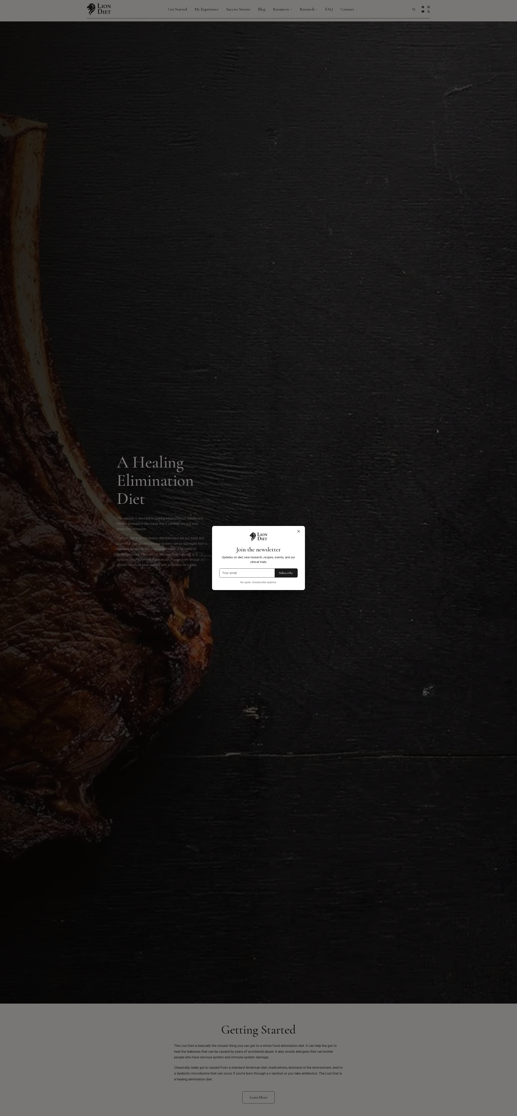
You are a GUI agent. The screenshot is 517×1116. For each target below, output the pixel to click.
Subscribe (286, 573)
